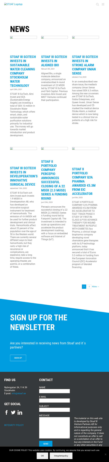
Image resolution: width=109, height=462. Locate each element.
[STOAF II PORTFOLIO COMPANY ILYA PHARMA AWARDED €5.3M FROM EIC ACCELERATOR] (85, 156)
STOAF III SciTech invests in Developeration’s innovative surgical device (24, 176)
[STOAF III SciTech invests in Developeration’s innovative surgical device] (23, 155)
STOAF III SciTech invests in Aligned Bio (54, 61)
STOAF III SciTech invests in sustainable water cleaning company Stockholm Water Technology (23, 71)
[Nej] (105, 454)
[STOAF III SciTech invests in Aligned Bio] (54, 44)
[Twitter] (13, 412)
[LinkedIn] (20, 412)
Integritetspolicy (61, 456)
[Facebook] (6, 412)
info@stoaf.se (19, 393)
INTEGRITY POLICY (14, 425)
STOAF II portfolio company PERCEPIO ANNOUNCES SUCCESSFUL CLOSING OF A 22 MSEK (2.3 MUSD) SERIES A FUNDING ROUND (54, 180)
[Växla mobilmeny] (103, 4)
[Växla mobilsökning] (97, 4)
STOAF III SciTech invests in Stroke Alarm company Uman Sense (85, 65)
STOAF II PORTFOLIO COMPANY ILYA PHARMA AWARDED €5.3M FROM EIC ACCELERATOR (84, 181)
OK (42, 456)
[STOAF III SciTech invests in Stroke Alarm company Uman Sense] (85, 44)
